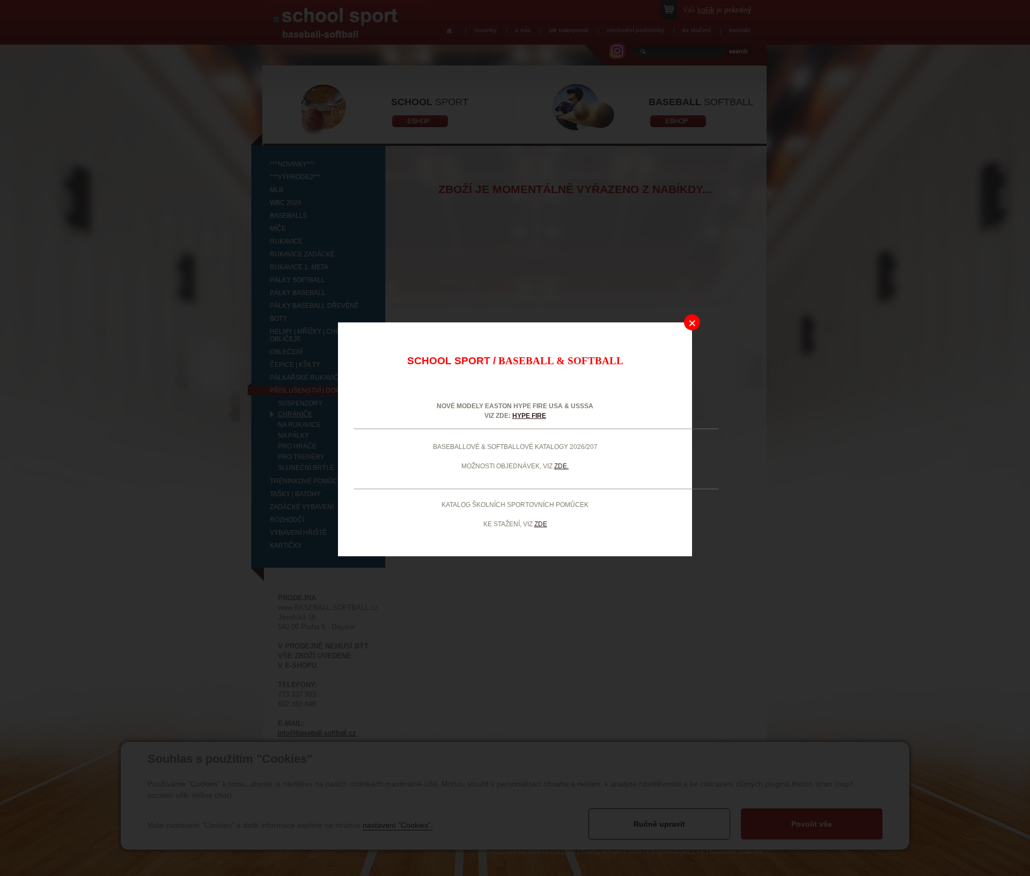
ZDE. (561, 466)
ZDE (540, 524)
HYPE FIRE (529, 415)
